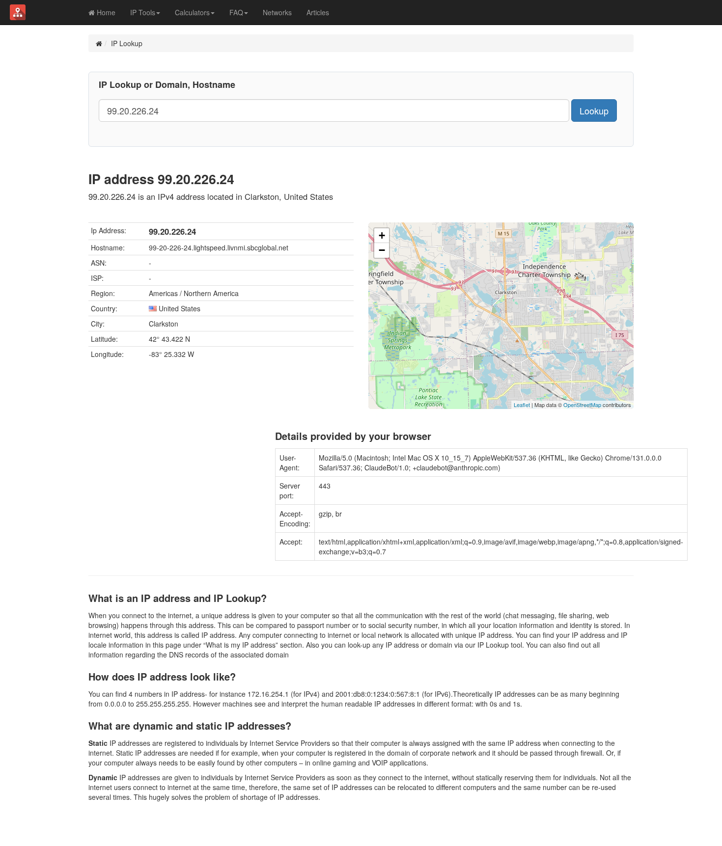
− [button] (382, 250)
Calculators (192, 12)
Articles (317, 12)
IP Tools (142, 12)
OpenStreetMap (582, 405)
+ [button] (382, 235)
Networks (277, 12)
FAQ (236, 12)
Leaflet (522, 405)
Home (105, 12)
